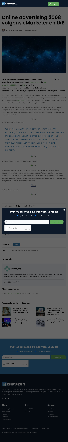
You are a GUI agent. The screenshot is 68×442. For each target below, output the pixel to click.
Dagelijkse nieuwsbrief (26, 216)
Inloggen (54, 4)
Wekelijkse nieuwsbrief (44, 216)
